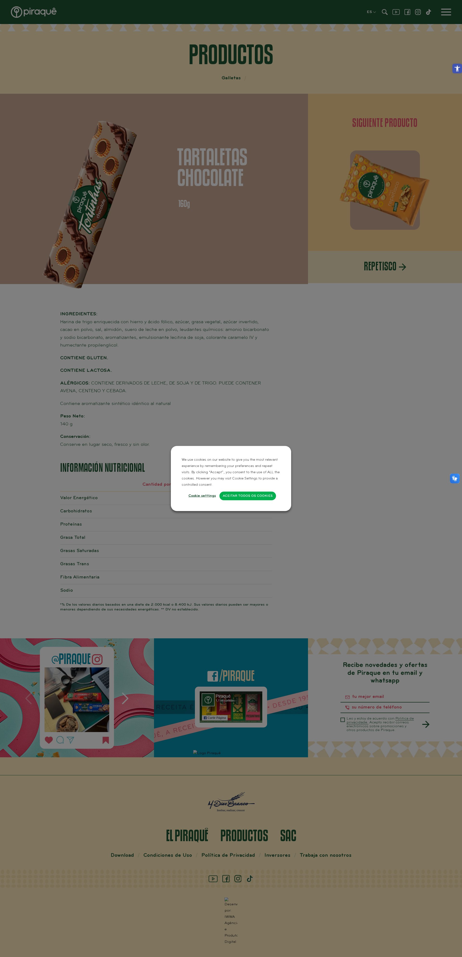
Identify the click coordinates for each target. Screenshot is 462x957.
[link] (457, 68)
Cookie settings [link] (202, 495)
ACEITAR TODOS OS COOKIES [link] (248, 496)
